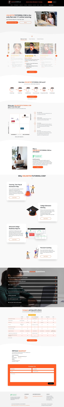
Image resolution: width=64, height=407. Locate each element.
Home (25, 396)
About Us (25, 398)
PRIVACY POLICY (19, 405)
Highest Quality (39, 117)
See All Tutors (32, 71)
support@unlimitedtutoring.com (22, 356)
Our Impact (26, 397)
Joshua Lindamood (28, 58)
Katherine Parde (43, 57)
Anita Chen (13, 57)
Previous (7, 56)
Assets (41, 5)
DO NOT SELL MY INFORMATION (26, 405)
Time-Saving (39, 123)
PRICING (25, 5)
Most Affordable (39, 112)
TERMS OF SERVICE (13, 405)
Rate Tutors (39, 130)
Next (56, 56)
